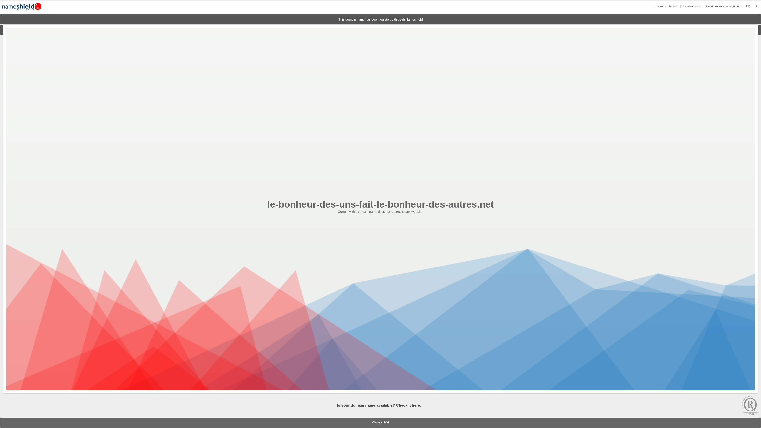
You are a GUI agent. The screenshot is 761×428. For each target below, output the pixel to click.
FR (748, 6)
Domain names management (723, 6)
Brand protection (667, 6)
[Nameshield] (21, 11)
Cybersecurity (691, 6)
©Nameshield (380, 422)
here (416, 405)
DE (757, 6)
